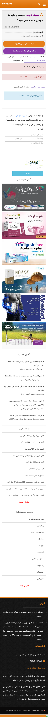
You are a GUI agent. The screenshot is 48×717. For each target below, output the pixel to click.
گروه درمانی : (38, 36)
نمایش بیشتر (24, 502)
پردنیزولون (40, 565)
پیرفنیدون (40, 525)
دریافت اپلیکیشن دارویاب (24, 43)
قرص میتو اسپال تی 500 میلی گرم (32, 435)
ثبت (28, 173)
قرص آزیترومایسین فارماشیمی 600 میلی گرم (28, 455)
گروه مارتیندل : (37, 32)
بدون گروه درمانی (27, 36)
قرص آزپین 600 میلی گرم (35, 462)
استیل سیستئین (38, 559)
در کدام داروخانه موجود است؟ (24, 51)
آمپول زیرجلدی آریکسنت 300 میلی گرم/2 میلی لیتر (26, 495)
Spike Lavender (12, 27)
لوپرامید (41, 545)
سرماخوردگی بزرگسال (36, 519)
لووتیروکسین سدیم (37, 532)
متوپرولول (40, 578)
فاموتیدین (40, 552)
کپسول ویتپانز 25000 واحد (34, 475)
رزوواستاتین (40, 572)
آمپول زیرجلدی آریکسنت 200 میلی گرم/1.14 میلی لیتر (25, 488)
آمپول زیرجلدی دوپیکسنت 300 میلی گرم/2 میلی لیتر (25, 482)
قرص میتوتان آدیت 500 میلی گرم (32, 442)
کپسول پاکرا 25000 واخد (35, 469)
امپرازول (41, 539)
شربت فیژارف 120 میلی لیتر (34, 449)
